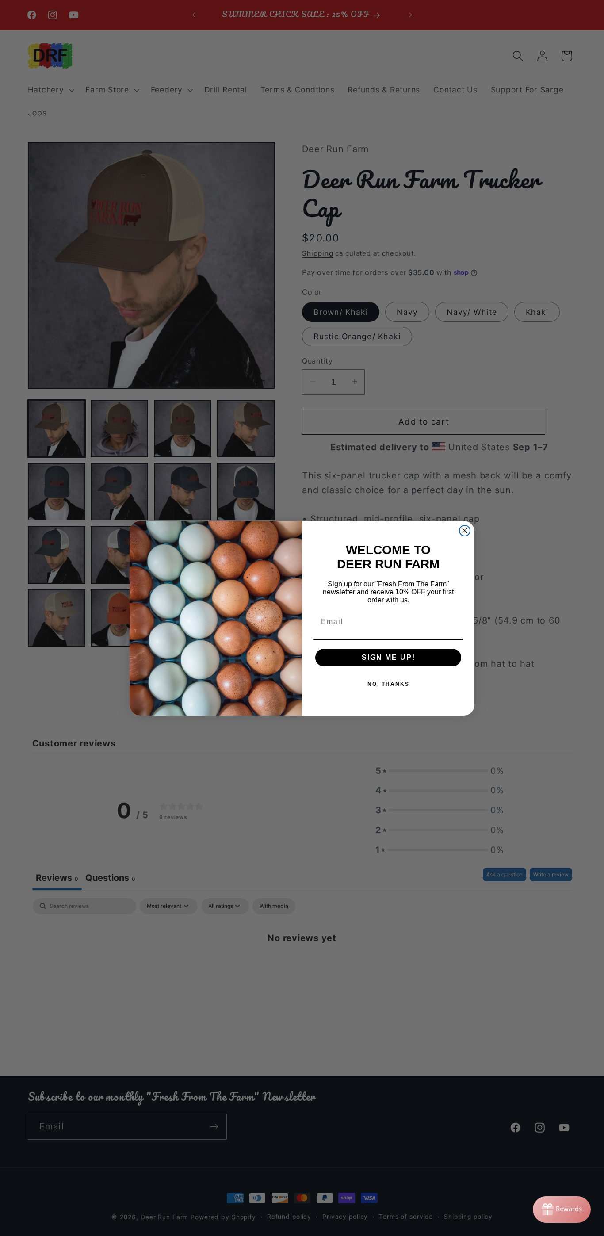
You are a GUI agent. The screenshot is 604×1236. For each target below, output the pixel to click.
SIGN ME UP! (388, 657)
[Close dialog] (464, 530)
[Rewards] (562, 1209)
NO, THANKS (388, 684)
